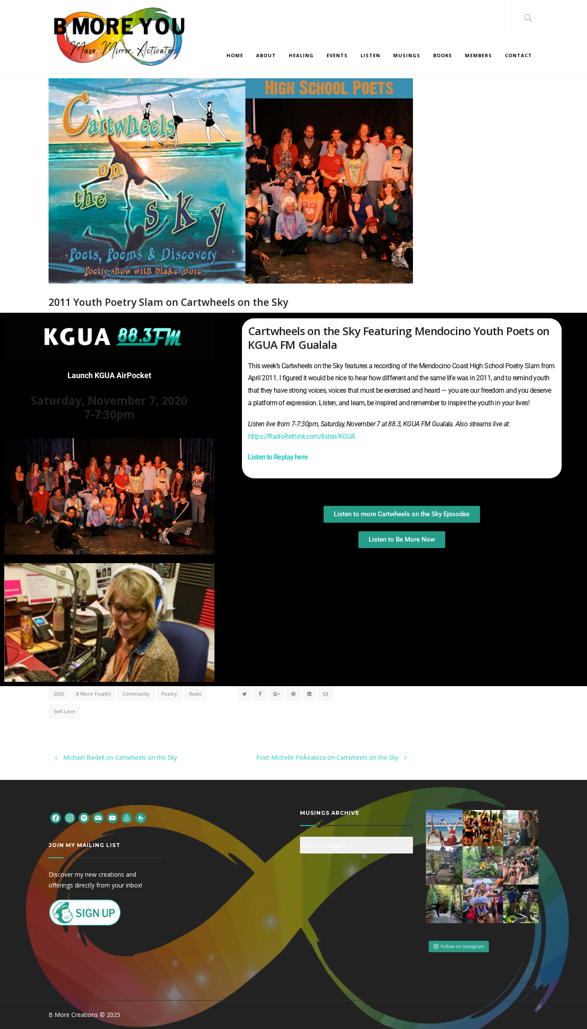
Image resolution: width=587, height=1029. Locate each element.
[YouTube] (112, 817)
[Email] (98, 817)
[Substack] (140, 817)
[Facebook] (55, 817)
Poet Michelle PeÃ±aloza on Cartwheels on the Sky (328, 757)
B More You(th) (93, 693)
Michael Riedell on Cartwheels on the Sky (119, 757)
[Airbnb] (126, 817)
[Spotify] (84, 817)
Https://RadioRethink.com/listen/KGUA (301, 436)
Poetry (169, 693)
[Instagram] (69, 817)
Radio (195, 693)
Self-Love (64, 711)
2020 (59, 693)
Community (136, 693)
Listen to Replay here (278, 457)
